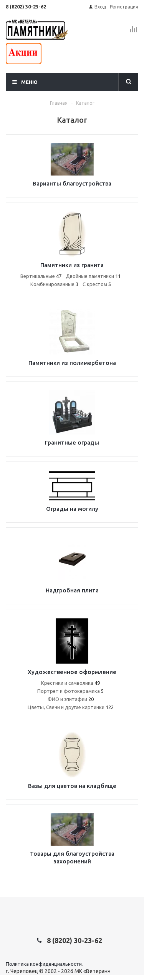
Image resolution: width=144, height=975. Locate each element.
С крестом (97, 284)
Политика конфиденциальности (44, 964)
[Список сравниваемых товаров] (134, 32)
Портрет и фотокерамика (70, 691)
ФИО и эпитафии (71, 699)
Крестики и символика (70, 683)
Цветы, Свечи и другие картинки (71, 707)
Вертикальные (40, 276)
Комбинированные (54, 284)
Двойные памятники (93, 276)
